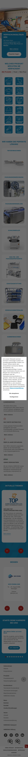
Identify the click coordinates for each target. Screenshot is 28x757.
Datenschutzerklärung (16, 388)
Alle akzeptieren (14, 393)
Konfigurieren (14, 397)
